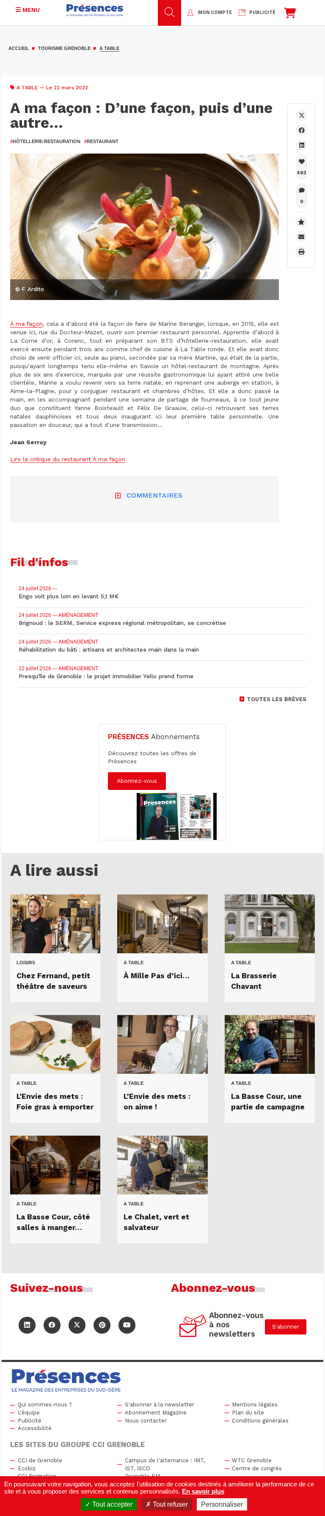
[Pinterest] (102, 1325)
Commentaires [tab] (154, 495)
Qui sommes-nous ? (45, 1404)
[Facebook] (301, 130)
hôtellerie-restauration (45, 141)
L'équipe (29, 1412)
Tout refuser (169, 1504)
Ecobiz (27, 1468)
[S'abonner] (193, 1327)
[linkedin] (301, 145)
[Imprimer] (301, 251)
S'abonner (285, 1326)
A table (109, 48)
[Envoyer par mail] (301, 236)
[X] (301, 115)
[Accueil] (95, 10)
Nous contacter (146, 1420)
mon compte (215, 12)
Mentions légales (255, 1404)
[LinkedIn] (27, 1325)
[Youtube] (126, 1325)
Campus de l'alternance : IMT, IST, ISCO (165, 1464)
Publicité (29, 1420)
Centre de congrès (257, 1468)
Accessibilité (35, 1428)
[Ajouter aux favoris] (301, 222)
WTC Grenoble (252, 1460)
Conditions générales (260, 1420)
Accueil (18, 48)
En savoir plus (203, 1491)
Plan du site (248, 1412)
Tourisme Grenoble (64, 48)
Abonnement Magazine (156, 1412)
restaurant (101, 141)
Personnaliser (222, 1504)
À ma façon (26, 323)
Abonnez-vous (137, 780)
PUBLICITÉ (262, 12)
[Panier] (290, 15)
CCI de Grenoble (40, 1460)
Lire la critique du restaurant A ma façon (67, 459)
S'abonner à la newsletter (159, 1404)
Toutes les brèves (276, 699)
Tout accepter (111, 1504)
